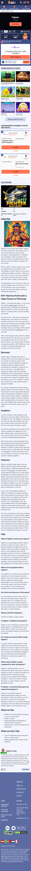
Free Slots (4, 8)
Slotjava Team (21, 789)
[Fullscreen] (2, 31)
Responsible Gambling (5, 805)
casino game (13, 305)
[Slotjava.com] (11, 2)
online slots (19, 330)
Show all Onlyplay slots (15, 119)
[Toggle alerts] (20, 2)
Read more (26, 769)
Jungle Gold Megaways (7, 83)
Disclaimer (4, 820)
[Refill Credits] (6, 31)
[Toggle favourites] (28, 2)
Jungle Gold (19, 98)
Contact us (20, 792)
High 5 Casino (16, 213)
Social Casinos (26, 8)
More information (15, 57)
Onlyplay (16, 19)
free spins (12, 470)
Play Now (26, 62)
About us (19, 785)
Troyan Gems (19, 83)
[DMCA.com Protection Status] (21, 832)
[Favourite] (14, 31)
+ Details (15, 151)
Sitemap (19, 795)
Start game (15, 24)
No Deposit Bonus (14, 8)
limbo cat (3, 114)
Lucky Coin (19, 114)
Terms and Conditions (4, 810)
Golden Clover (5, 98)
